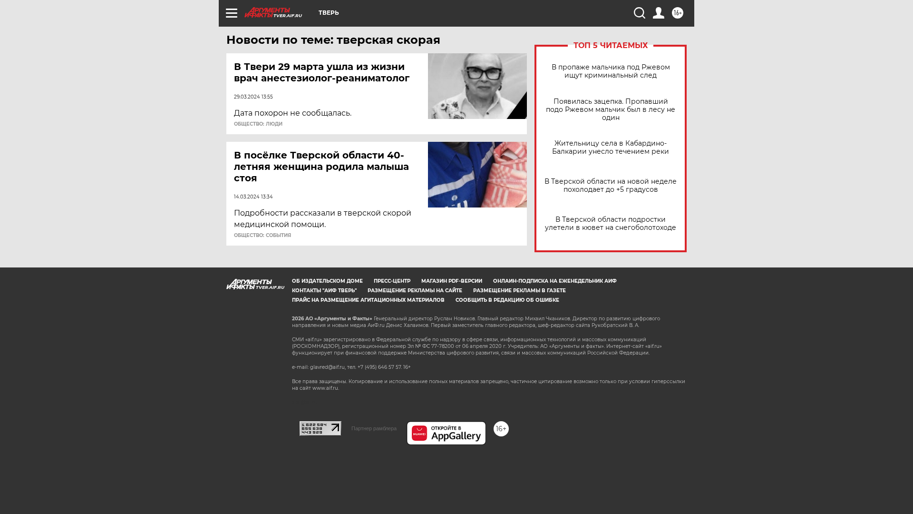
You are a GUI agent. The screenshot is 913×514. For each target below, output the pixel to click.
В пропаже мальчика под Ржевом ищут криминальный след (611, 71)
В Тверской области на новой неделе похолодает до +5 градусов (610, 186)
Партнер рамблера (374, 428)
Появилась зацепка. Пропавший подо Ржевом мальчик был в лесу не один (610, 110)
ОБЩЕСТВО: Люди (258, 124)
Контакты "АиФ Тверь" (324, 290)
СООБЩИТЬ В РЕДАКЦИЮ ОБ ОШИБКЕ (507, 300)
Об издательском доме (327, 281)
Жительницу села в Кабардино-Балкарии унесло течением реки (610, 147)
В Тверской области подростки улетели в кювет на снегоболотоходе (610, 224)
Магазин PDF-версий (451, 281)
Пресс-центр (392, 281)
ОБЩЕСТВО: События (262, 235)
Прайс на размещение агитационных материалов (368, 300)
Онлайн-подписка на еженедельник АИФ (555, 281)
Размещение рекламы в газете (519, 290)
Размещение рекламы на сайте (415, 290)
